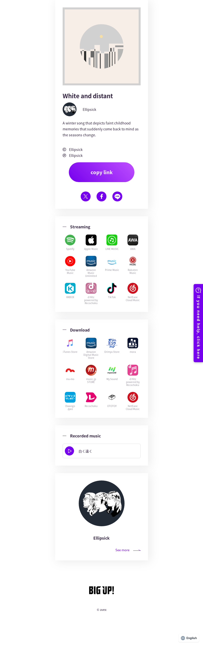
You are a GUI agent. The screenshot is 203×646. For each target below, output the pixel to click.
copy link (102, 172)
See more (122, 550)
